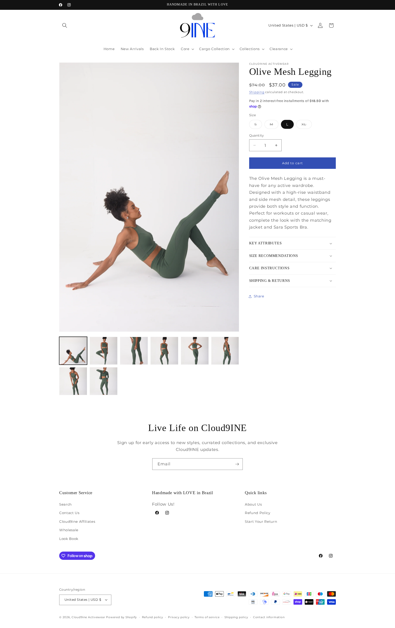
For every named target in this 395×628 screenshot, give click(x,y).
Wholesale (68, 530)
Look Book (68, 538)
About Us (253, 504)
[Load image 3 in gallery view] (134, 351)
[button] (64, 25)
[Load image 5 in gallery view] (195, 351)
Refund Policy (257, 513)
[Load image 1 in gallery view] (73, 351)
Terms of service (207, 617)
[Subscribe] (237, 464)
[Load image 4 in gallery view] (164, 351)
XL (307, 125)
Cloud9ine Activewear (88, 617)
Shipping (256, 92)
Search (65, 504)
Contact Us (69, 513)
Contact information (269, 617)
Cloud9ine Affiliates (77, 521)
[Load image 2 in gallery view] (103, 351)
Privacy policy (179, 617)
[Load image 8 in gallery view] (103, 381)
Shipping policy (236, 617)
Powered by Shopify (121, 617)
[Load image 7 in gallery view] (73, 381)
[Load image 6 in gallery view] (225, 351)
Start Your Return (261, 521)
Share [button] (259, 296)
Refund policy (152, 617)
